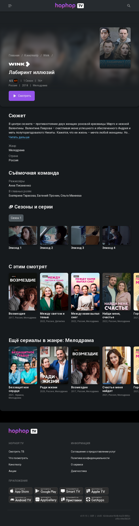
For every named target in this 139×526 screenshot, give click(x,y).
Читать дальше (19, 137)
